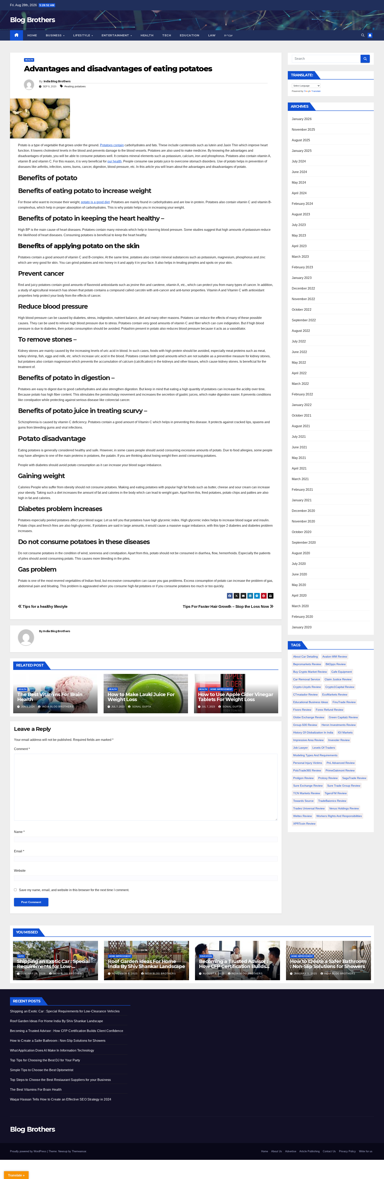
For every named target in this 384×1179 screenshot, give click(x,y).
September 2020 (304, 542)
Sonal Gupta (141, 706)
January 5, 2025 (306, 973)
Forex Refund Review (329, 709)
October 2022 (301, 309)
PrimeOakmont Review (340, 770)
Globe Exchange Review (308, 717)
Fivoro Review (302, 709)
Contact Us (329, 1151)
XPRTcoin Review (304, 823)
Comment (22, 749)
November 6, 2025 (125, 973)
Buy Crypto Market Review (310, 671)
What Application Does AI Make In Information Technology (52, 1050)
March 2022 (300, 383)
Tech (166, 35)
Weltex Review (302, 816)
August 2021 (301, 426)
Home (32, 35)
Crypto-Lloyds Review (307, 686)
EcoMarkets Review (334, 694)
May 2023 (299, 235)
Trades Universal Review (309, 808)
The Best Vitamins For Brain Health (49, 696)
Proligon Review (303, 778)
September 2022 (304, 320)
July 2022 (299, 341)
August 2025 (301, 140)
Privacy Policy (347, 1151)
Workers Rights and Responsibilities (339, 816)
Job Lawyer (300, 747)
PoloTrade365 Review (307, 770)
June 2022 (299, 352)
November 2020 (303, 521)
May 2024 (299, 182)
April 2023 (299, 246)
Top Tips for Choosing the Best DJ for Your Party (45, 1060)
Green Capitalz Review (343, 717)
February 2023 (302, 267)
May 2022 (299, 362)
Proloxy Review (328, 778)
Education (189, 35)
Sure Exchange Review (308, 785)
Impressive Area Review (308, 740)
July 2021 (299, 436)
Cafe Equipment (341, 671)
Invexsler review (339, 740)
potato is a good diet (95, 202)
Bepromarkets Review (307, 664)
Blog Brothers (32, 20)
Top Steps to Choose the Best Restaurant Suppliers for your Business (60, 1079)
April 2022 (299, 373)
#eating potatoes (75, 86)
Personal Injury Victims (307, 762)
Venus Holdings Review (344, 808)
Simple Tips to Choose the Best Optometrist (41, 1070)
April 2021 (299, 468)
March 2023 (300, 256)
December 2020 (303, 510)
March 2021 (300, 479)
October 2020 (301, 532)
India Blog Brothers (57, 81)
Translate (316, 91)
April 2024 (299, 193)
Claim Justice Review (338, 679)
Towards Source (303, 800)
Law (212, 35)
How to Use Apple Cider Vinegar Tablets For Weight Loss (235, 696)
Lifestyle (82, 35)
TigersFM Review (336, 793)
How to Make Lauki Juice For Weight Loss (141, 696)
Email (19, 851)
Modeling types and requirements (315, 755)
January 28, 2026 (33, 973)
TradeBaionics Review (332, 800)
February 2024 (302, 203)
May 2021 (299, 458)
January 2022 (302, 405)
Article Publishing (309, 1151)
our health (114, 161)
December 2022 (303, 288)
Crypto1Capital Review (339, 686)
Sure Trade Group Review (343, 785)
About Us (276, 1151)
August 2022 (301, 330)
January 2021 (302, 500)
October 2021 (301, 415)
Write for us (365, 1151)
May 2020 (299, 585)
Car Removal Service (306, 679)
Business (54, 35)
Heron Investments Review (339, 724)
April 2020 (299, 595)
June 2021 (299, 447)
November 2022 (303, 299)
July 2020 (299, 563)
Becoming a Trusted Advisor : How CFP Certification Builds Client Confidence (233, 966)
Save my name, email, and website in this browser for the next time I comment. (74, 890)
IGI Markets (345, 732)
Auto (21, 956)
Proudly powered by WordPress (28, 1151)
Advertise (290, 1151)
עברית (228, 35)
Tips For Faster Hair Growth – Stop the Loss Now (226, 606)
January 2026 (302, 119)
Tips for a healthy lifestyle (45, 606)
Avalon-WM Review (334, 656)
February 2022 (302, 394)
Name (19, 832)
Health (147, 35)
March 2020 (300, 606)
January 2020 (302, 627)
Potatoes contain (112, 145)
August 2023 (301, 214)
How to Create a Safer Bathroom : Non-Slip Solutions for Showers (328, 963)
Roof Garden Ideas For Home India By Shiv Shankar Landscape (146, 963)
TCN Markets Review (306, 793)
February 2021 (302, 489)
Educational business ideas (310, 702)
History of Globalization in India (313, 732)
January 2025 (302, 150)
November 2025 (303, 129)
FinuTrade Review (344, 702)
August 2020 (301, 553)
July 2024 (299, 161)
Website (20, 870)
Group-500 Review (305, 724)
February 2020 (302, 616)
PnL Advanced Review (341, 762)
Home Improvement (221, 689)
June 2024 (299, 172)
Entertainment (116, 35)
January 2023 (302, 278)
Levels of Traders (323, 747)
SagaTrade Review (354, 778)
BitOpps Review (336, 664)
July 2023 (299, 225)
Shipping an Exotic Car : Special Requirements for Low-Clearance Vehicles (53, 966)
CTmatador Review (305, 694)
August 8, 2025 (214, 973)
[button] (362, 35)
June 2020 (299, 574)
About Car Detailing (305, 656)
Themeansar (79, 1151)
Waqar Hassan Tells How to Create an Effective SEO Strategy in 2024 (60, 1099)
